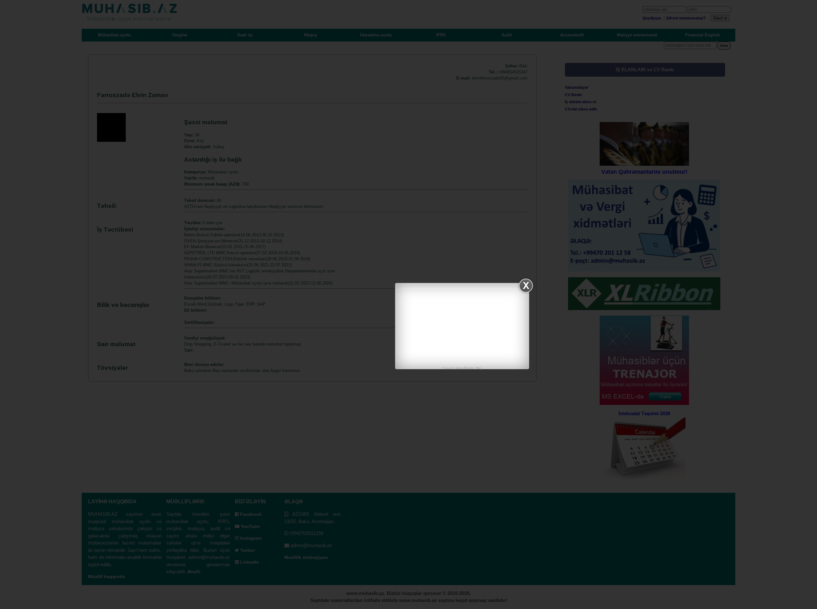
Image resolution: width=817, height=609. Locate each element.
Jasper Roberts (465, 368)
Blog (479, 368)
